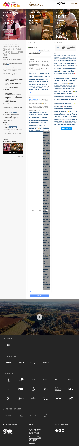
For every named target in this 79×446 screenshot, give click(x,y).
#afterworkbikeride (33, 99)
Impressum (32, 443)
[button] (41, 50)
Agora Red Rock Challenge (13, 124)
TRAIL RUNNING (10, 12)
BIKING (59, 12)
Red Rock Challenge (13, 112)
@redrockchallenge (13, 111)
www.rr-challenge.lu (34, 434)
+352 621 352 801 (33, 431)
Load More (39, 295)
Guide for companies (35, 438)
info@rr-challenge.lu (34, 432)
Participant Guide (34, 436)
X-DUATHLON (35, 12)
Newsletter (32, 441)
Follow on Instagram (66, 128)
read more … (20, 156)
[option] (13, 100)
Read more (31, 71)
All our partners (33, 440)
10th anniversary (33, 439)
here (8, 64)
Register (5, 29)
